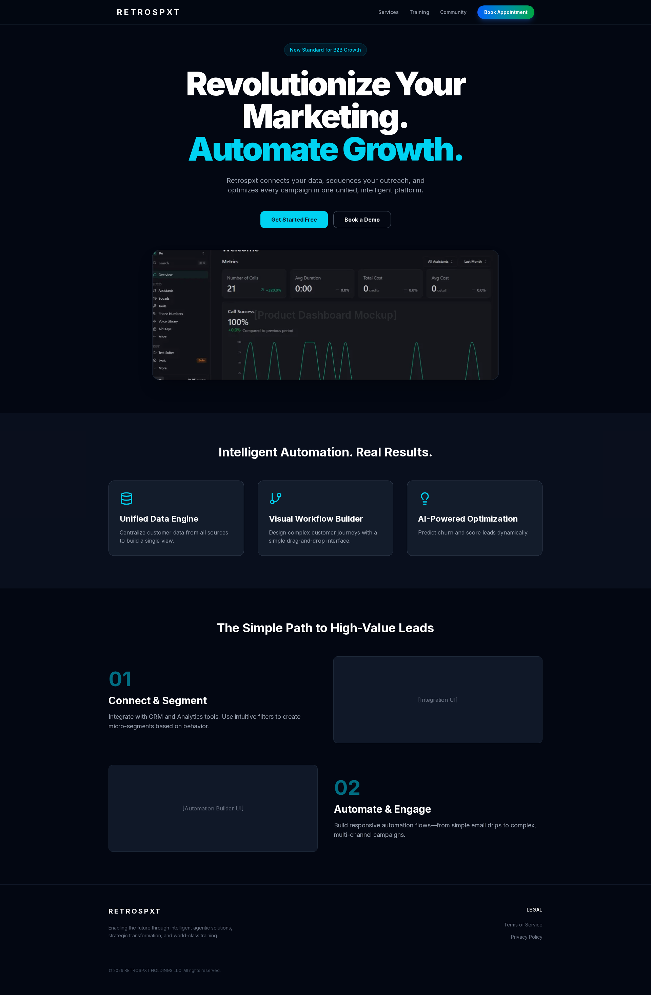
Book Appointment (506, 12)
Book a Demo (362, 219)
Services (388, 12)
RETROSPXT (149, 12)
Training (419, 12)
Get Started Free (294, 219)
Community (453, 12)
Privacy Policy (526, 937)
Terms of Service (523, 924)
